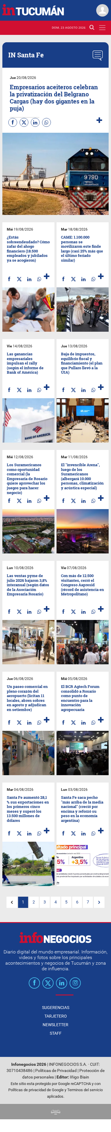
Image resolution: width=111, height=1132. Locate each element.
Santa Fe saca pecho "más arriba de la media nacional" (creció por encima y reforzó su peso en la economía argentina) (82, 809)
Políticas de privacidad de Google (36, 1090)
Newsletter (55, 1024)
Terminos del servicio (85, 1090)
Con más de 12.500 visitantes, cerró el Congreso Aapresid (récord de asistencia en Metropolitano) (82, 585)
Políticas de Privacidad (56, 1070)
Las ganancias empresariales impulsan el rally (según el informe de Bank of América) (25, 363)
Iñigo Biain (79, 1077)
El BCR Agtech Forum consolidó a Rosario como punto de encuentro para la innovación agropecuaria (80, 698)
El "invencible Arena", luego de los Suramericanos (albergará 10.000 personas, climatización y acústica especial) (82, 476)
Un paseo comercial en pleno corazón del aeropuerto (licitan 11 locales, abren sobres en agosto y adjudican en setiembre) (27, 698)
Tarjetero (55, 1016)
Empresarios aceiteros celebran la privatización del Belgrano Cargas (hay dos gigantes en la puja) (54, 97)
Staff (56, 1033)
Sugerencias (55, 1007)
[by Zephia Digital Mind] (55, 1111)
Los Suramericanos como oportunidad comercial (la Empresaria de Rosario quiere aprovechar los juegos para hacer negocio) (27, 478)
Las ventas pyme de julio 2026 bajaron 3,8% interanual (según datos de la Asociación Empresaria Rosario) (28, 585)
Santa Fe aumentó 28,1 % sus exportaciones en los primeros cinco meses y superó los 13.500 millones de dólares (28, 809)
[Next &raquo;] (99, 902)
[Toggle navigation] (102, 28)
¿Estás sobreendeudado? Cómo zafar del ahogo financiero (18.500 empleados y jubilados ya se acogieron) (28, 248)
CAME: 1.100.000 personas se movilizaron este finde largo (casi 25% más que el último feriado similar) (82, 248)
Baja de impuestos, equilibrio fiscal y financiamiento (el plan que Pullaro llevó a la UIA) (81, 363)
